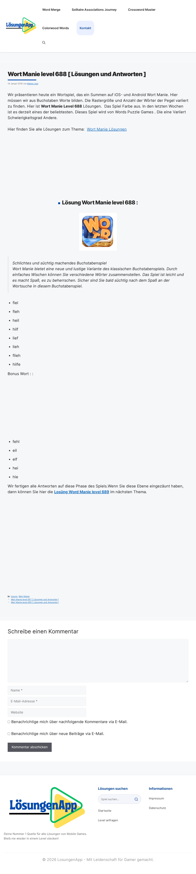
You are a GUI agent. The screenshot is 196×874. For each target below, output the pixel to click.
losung (14, 596)
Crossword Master (141, 10)
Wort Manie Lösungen (107, 129)
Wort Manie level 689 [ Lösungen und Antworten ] (35, 602)
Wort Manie (24, 596)
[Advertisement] (98, 165)
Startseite (104, 810)
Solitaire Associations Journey (94, 10)
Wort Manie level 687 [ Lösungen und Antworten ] (35, 599)
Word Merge (51, 10)
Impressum (156, 798)
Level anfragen (108, 820)
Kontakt (85, 28)
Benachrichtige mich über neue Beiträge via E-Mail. (57, 733)
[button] (43, 42)
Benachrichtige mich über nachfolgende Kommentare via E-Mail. (69, 721)
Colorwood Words (55, 28)
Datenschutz (157, 808)
